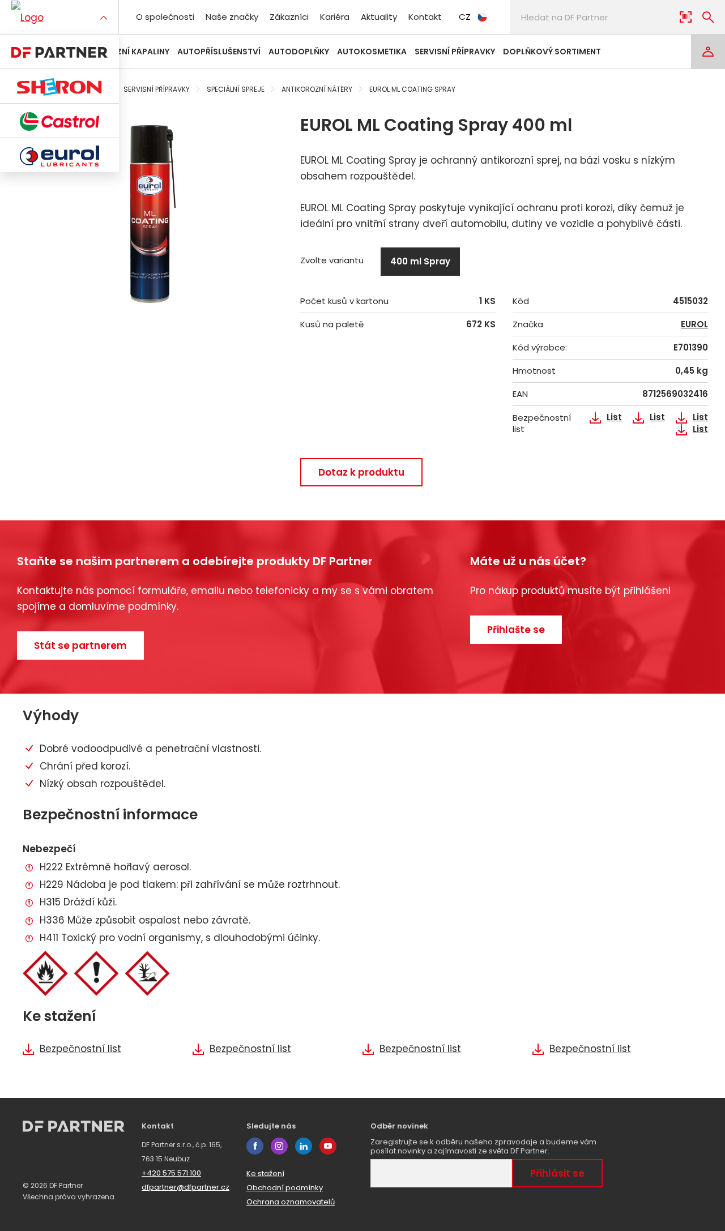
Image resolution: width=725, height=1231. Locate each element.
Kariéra (334, 17)
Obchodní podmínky (284, 1187)
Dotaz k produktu (361, 472)
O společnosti (165, 17)
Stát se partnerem (80, 645)
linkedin (303, 1146)
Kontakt (425, 17)
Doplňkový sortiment (552, 51)
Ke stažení (265, 1173)
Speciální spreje (236, 89)
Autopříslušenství (219, 51)
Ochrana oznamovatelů (290, 1201)
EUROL (694, 324)
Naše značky (232, 17)
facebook (254, 1146)
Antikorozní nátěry (317, 89)
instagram (279, 1146)
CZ (465, 17)
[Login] (708, 52)
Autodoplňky (298, 51)
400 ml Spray (420, 261)
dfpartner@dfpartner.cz (185, 1187)
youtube (327, 1146)
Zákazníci (289, 17)
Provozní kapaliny (128, 51)
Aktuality (379, 17)
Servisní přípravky (455, 51)
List (614, 417)
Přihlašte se (516, 629)
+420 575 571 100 (171, 1173)
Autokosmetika (372, 51)
